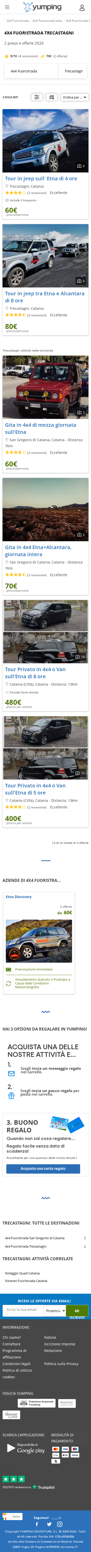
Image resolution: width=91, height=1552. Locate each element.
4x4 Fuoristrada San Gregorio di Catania (34, 1237)
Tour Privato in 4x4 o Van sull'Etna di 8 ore (35, 673)
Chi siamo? (12, 1337)
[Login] (82, 8)
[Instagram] (59, 1525)
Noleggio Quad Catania (22, 1273)
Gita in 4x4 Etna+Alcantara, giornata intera (38, 551)
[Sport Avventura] (42, 7)
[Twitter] (49, 1525)
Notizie (50, 1337)
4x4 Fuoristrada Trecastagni (25, 1246)
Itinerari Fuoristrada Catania (26, 1281)
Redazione (53, 1350)
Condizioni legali (17, 1363)
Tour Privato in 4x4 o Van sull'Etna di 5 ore (35, 789)
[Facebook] (36, 1525)
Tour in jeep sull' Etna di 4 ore (41, 178)
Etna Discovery (19, 897)
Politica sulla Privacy (61, 1363)
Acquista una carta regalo (43, 1169)
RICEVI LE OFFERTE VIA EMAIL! (44, 1300)
